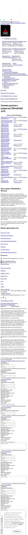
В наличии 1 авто (17, 44)
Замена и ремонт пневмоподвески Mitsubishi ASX (5, 140)
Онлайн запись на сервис (18, 73)
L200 (2, 281)
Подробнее (8, 370)
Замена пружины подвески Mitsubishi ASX (6, 154)
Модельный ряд (15, 306)
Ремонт (26, 75)
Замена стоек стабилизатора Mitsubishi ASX (5, 171)
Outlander (3, 270)
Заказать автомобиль (6, 361)
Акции (6, 82)
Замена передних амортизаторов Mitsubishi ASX (5, 145)
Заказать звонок (5, 264)
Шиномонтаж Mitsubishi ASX (5, 181)
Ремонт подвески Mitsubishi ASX (5, 174)
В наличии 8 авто (7, 44)
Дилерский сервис (7, 73)
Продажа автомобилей (8, 83)
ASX (2, 284)
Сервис (16, 83)
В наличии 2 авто (16, 59)
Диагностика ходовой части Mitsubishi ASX (6, 121)
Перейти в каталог (7, 70)
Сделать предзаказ (7, 57)
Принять (17, 531)
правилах (20, 524)
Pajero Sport (4, 278)
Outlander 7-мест (5, 273)
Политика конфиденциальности (9, 303)
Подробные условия (7, 300)
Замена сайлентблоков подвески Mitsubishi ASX (7, 163)
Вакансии (6, 87)
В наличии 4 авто (19, 51)
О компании (7, 76)
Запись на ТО (15, 361)
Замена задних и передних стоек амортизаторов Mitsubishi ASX (5, 135)
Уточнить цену (18, 126)
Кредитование (6, 79)
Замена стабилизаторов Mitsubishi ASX (7, 166)
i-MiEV (2, 286)
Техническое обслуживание (16, 75)
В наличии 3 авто (7, 65)
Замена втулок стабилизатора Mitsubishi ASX (5, 125)
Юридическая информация (8, 304)
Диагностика (5, 75)
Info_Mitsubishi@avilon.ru (19, 23)
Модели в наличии (6, 268)
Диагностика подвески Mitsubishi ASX (7, 117)
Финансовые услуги (9, 77)
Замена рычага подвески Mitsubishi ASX (6, 158)
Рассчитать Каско (14, 79)
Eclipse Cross (4, 276)
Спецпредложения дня (8, 85)
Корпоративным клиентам (9, 80)
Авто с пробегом (5, 289)
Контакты (6, 86)
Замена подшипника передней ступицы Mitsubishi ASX (6, 149)
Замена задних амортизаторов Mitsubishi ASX (5, 130)
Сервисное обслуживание (11, 72)
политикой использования (17, 522)
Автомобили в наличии (10, 38)
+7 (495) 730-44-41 (5, 293)
